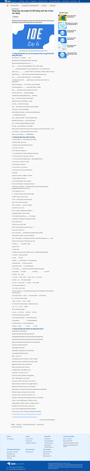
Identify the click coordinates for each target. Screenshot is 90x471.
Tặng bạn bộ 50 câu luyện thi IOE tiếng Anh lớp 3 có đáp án (27, 414)
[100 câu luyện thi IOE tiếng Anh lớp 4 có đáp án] (68, 54)
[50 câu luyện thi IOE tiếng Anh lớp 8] (68, 40)
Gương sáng (52, 5)
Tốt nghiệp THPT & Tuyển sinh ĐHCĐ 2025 (30, 5)
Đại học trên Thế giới (67, 441)
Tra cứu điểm (73, 1)
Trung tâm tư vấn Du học (31, 443)
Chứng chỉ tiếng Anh (48, 441)
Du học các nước (29, 438)
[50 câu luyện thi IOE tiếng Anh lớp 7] (68, 47)
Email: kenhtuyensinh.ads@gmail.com (17, 469)
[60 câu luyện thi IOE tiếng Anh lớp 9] (68, 32)
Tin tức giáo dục (10, 438)
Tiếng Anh (21, 3)
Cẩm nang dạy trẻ (29, 451)
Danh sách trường (43, 1)
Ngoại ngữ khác (47, 445)
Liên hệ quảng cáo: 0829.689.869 (16, 467)
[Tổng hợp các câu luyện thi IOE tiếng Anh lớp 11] (68, 25)
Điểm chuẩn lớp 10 (47, 456)
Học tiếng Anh (27, 3)
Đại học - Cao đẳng (67, 438)
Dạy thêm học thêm (14, 5)
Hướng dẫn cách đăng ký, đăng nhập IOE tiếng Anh (25, 417)
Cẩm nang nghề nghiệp (54, 1)
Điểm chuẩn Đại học (47, 451)
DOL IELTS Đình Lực (48, 447)
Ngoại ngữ (33, 1)
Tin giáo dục (21, 1)
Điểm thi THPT (46, 454)
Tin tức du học (29, 441)
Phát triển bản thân (11, 454)
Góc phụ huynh (65, 1)
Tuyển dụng (9, 458)
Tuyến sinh (44, 5)
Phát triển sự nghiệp (11, 456)
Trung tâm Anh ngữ (48, 443)
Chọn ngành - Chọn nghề (12, 451)
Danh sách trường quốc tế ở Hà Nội (70, 443)
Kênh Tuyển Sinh (10, 3)
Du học (27, 1)
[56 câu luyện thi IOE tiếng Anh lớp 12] (68, 18)
